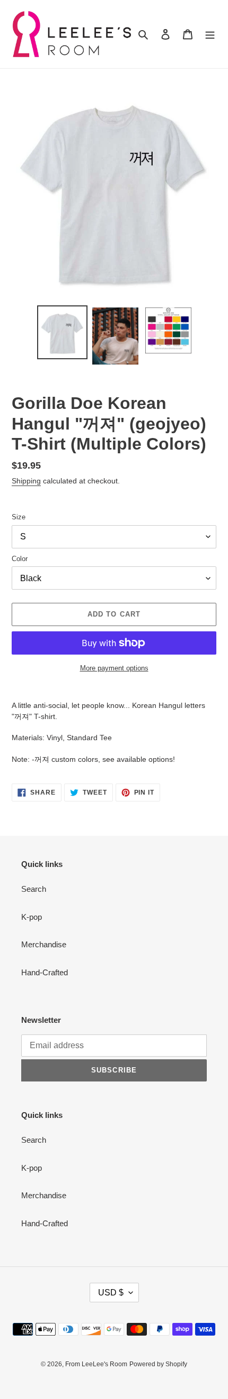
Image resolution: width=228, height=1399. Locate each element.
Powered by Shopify (158, 1364)
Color (20, 559)
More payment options (114, 668)
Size (18, 517)
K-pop (31, 916)
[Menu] (210, 34)
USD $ (111, 1292)
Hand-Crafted (44, 972)
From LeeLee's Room (96, 1364)
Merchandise (43, 944)
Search (33, 888)
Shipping (26, 481)
